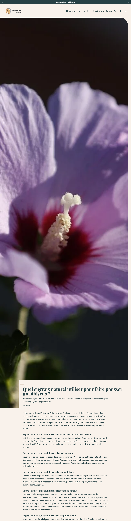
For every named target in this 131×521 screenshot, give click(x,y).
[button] (115, 11)
